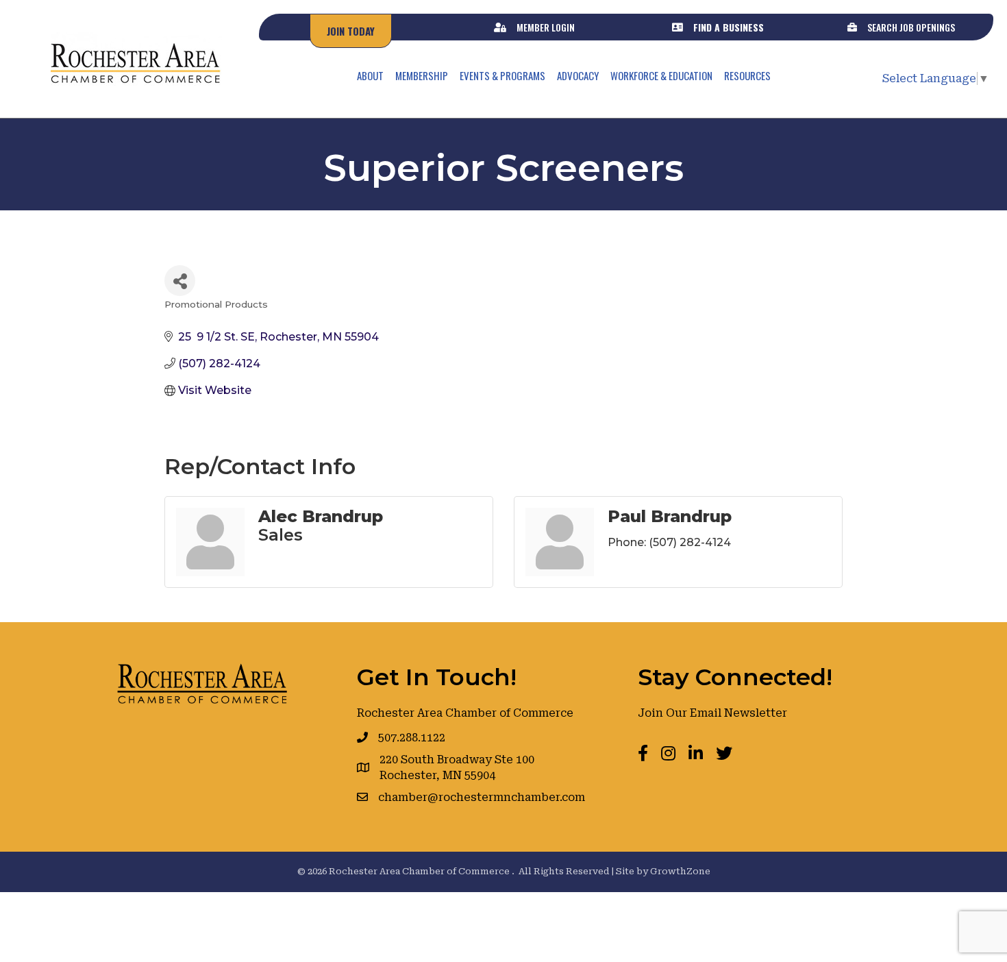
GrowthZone (680, 871)
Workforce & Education (661, 75)
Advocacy (578, 75)
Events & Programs (502, 75)
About (370, 75)
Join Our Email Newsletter (712, 712)
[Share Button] (179, 280)
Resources (747, 75)
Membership (421, 75)
